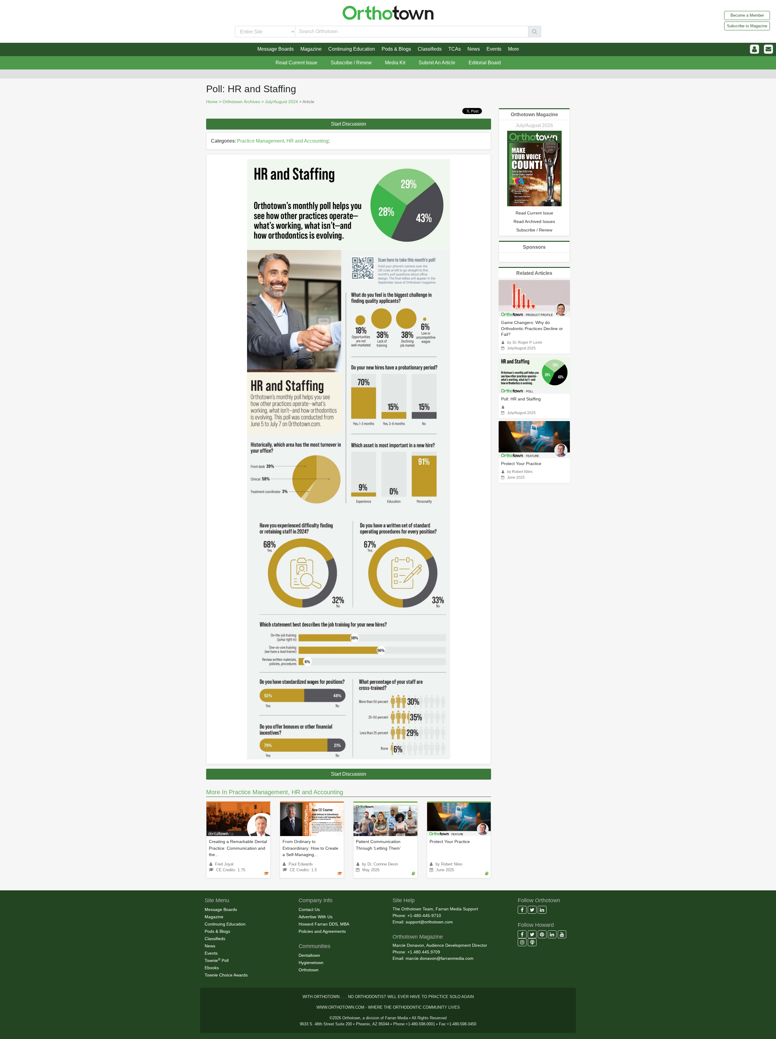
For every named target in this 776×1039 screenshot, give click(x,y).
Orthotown (309, 969)
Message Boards (221, 909)
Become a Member (747, 15)
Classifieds (215, 938)
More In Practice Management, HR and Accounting (274, 792)
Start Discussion (348, 124)
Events (211, 953)
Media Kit (395, 62)
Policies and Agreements (322, 931)
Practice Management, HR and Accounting (282, 140)
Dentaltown (309, 955)
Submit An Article (437, 62)
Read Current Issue (296, 62)
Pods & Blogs (217, 931)
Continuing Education (225, 924)
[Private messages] (768, 49)
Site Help (404, 900)
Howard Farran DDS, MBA (324, 924)
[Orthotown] (388, 12)
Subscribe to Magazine (747, 26)
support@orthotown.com (429, 921)
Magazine (214, 916)
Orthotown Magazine (534, 114)
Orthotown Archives (241, 101)
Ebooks (212, 967)
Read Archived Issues (534, 221)
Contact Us (309, 909)
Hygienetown (311, 962)
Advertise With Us (316, 916)
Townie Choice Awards (226, 975)
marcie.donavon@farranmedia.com (439, 958)
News (210, 945)
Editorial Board (485, 62)
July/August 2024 (281, 101)
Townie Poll (217, 960)
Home (212, 101)
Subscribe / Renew (351, 62)
